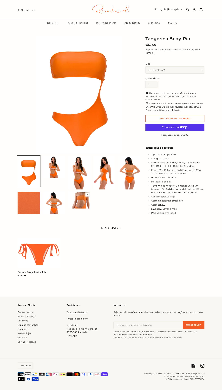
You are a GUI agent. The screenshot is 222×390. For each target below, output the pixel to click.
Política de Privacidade (185, 374)
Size (147, 63)
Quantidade (152, 78)
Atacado (22, 337)
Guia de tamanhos (28, 324)
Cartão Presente (27, 341)
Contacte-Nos (25, 312)
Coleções (200, 374)
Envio (167, 49)
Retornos (23, 320)
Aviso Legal (149, 374)
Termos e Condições (164, 374)
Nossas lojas (24, 333)
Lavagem (23, 329)
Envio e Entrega (27, 316)
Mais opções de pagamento (174, 135)
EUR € (24, 365)
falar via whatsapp (77, 312)
